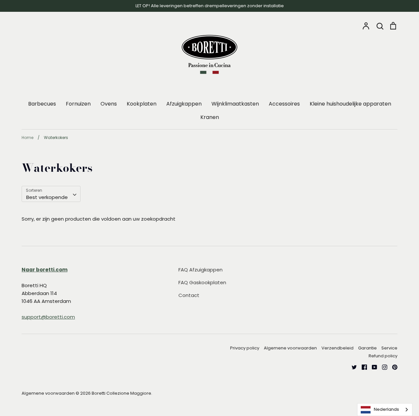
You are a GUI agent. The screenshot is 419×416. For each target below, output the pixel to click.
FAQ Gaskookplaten (202, 282)
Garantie (367, 348)
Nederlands (386, 409)
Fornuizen (78, 104)
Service (389, 348)
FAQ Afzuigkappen (200, 269)
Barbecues (42, 104)
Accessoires (284, 104)
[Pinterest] (392, 366)
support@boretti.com (48, 316)
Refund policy (383, 356)
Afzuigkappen (184, 104)
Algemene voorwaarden (290, 348)
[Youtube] (372, 366)
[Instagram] (382, 366)
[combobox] (51, 194)
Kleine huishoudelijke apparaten (350, 104)
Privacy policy (244, 348)
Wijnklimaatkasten (235, 104)
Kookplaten (141, 104)
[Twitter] (352, 366)
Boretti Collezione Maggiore (121, 393)
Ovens (108, 104)
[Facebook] (362, 366)
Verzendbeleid (337, 348)
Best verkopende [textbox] (47, 197)
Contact (188, 295)
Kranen (209, 117)
